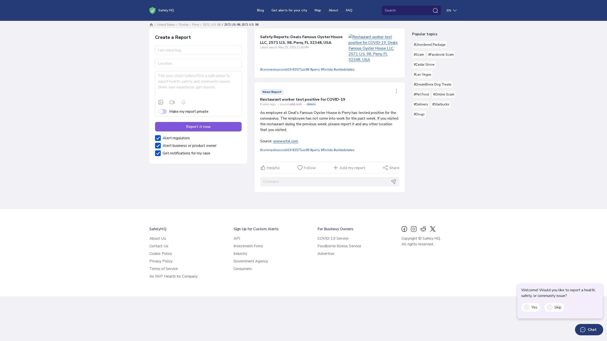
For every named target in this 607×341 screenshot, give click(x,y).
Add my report (352, 167)
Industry (240, 253)
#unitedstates (344, 69)
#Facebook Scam (441, 54)
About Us (157, 238)
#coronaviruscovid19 (275, 69)
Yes (534, 307)
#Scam (419, 54)
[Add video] (172, 102)
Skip (557, 307)
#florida (326, 69)
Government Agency (251, 261)
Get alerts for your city (289, 10)
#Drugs (419, 114)
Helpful (273, 167)
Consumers (243, 268)
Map (318, 10)
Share (394, 167)
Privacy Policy (161, 261)
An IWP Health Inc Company (173, 276)
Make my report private (188, 111)
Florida (184, 25)
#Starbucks (440, 104)
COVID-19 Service (333, 238)
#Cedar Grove (424, 64)
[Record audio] (183, 102)
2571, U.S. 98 (212, 25)
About (333, 10)
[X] (433, 229)
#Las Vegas (422, 74)
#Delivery (421, 104)
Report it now (198, 126)
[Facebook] (404, 229)
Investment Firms (248, 246)
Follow (310, 167)
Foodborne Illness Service (339, 246)
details (311, 104)
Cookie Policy (160, 253)
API (237, 238)
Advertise (325, 253)
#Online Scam (443, 94)
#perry (315, 69)
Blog (260, 10)
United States (166, 25)
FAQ (349, 10)
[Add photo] (161, 102)
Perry (195, 25)
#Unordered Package (430, 44)
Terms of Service (163, 268)
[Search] (435, 10)
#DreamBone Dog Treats (432, 84)
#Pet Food (421, 94)
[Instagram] (414, 229)
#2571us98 (300, 69)
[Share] (396, 91)
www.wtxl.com (285, 141)
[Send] (393, 181)
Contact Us (158, 246)
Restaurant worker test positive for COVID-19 (302, 99)
